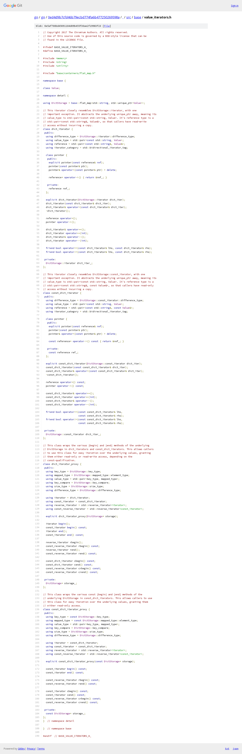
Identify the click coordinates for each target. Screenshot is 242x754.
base (137, 17)
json (235, 748)
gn (36, 17)
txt (227, 748)
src (128, 17)
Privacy (31, 748)
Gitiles (21, 748)
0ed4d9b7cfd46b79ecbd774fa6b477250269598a (84, 17)
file (107, 25)
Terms (41, 748)
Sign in (234, 5)
